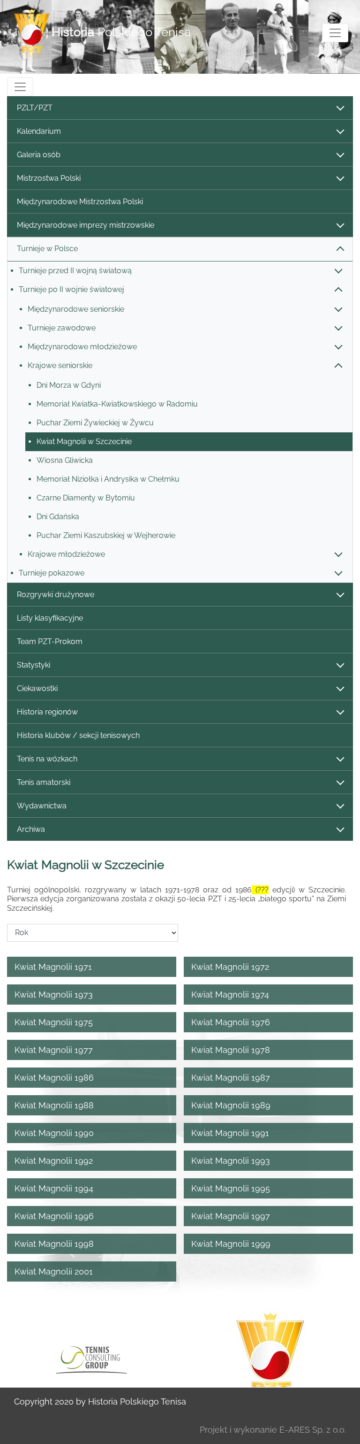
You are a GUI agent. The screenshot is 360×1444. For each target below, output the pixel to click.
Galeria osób (38, 154)
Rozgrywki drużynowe (55, 594)
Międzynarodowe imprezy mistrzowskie (85, 225)
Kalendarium (39, 131)
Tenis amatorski (43, 782)
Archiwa (31, 829)
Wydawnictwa (42, 805)
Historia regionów (47, 711)
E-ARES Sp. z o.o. (312, 1430)
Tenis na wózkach (47, 758)
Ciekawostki (37, 688)
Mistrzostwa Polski (49, 178)
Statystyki (33, 665)
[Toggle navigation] (335, 32)
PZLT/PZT (34, 107)
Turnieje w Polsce (47, 248)
